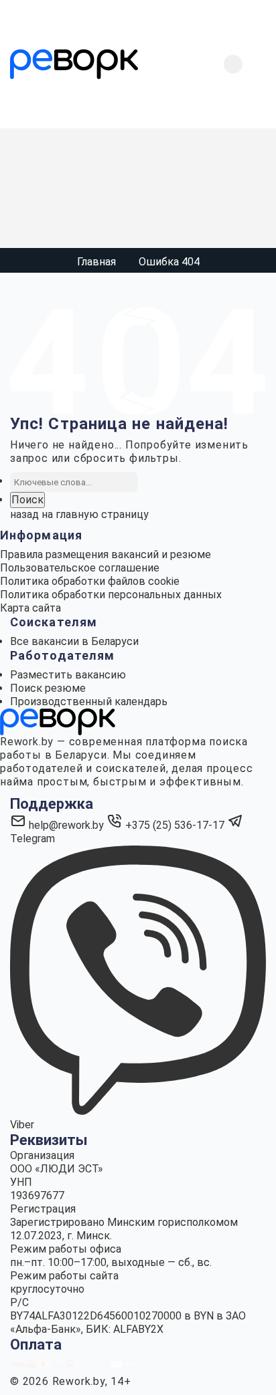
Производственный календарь (88, 701)
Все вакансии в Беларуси (74, 641)
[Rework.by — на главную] (57, 721)
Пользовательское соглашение (79, 567)
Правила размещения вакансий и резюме (105, 554)
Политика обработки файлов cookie (90, 581)
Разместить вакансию (68, 674)
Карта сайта (30, 608)
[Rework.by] (74, 64)
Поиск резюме (48, 688)
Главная (96, 261)
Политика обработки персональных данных (111, 594)
